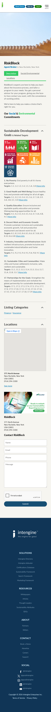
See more (8, 386)
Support (25, 657)
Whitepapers (25, 594)
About (25, 620)
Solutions (25, 553)
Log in (38, 6)
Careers (25, 653)
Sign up (29, 6)
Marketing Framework (25, 580)
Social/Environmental (30, 73)
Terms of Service (19, 698)
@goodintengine (27, 675)
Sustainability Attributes (25, 607)
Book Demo (19, 6)
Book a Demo (25, 644)
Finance (7, 313)
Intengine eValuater (25, 563)
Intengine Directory (25, 559)
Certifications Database (25, 567)
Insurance (17, 313)
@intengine (27, 671)
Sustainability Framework (25, 572)
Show (42, 131)
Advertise (25, 648)
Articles (25, 599)
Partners (25, 626)
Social (25, 665)
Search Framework (25, 576)
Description (11, 73)
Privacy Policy (32, 698)
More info (40, 186)
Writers (25, 630)
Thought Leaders (25, 603)
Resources (25, 589)
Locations (11, 78)
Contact (25, 638)
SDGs (25, 612)
